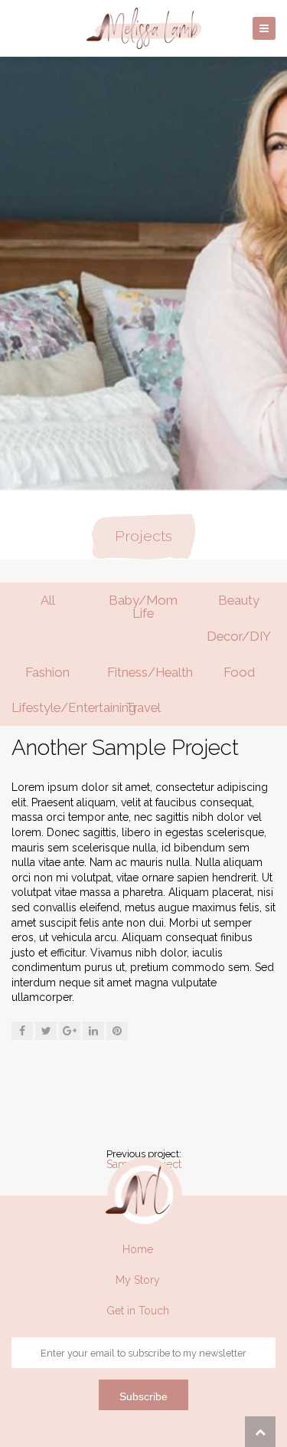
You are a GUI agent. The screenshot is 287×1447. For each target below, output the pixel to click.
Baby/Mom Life (143, 606)
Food (239, 672)
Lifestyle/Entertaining (53, 707)
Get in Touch (137, 1310)
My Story (138, 1280)
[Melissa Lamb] (143, 28)
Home (137, 1249)
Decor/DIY (239, 636)
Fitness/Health (149, 672)
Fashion (47, 672)
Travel (143, 707)
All (48, 600)
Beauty (238, 600)
